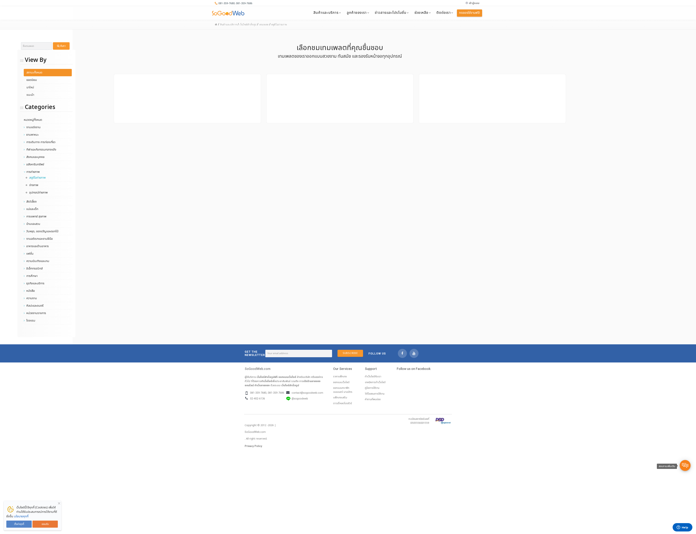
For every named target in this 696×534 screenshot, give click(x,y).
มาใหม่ (30, 87)
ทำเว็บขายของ (262, 385)
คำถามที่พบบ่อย (373, 399)
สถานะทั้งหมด (34, 72)
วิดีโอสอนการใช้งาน (374, 393)
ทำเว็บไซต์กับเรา (373, 376)
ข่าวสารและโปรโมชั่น (390, 12)
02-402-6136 (257, 398)
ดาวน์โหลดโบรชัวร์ (342, 403)
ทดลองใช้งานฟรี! (469, 13)
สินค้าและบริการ (326, 12)
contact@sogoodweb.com (307, 392)
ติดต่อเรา (443, 12)
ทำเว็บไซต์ (266, 381)
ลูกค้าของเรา (357, 12)
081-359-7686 (244, 3)
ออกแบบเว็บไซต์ (287, 377)
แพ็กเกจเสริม (340, 397)
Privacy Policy (253, 446)
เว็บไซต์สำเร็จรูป (290, 385)
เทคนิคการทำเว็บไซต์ (375, 382)
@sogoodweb (300, 398)
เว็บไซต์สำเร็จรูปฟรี (267, 377)
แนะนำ (30, 95)
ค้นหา (62, 46)
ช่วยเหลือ (421, 12)
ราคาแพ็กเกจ (340, 376)
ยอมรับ (45, 524)
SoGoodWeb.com (257, 369)
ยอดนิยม (31, 80)
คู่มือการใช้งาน (372, 387)
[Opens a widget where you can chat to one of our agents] (682, 527)
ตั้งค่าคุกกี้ (19, 524)
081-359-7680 (226, 3)
